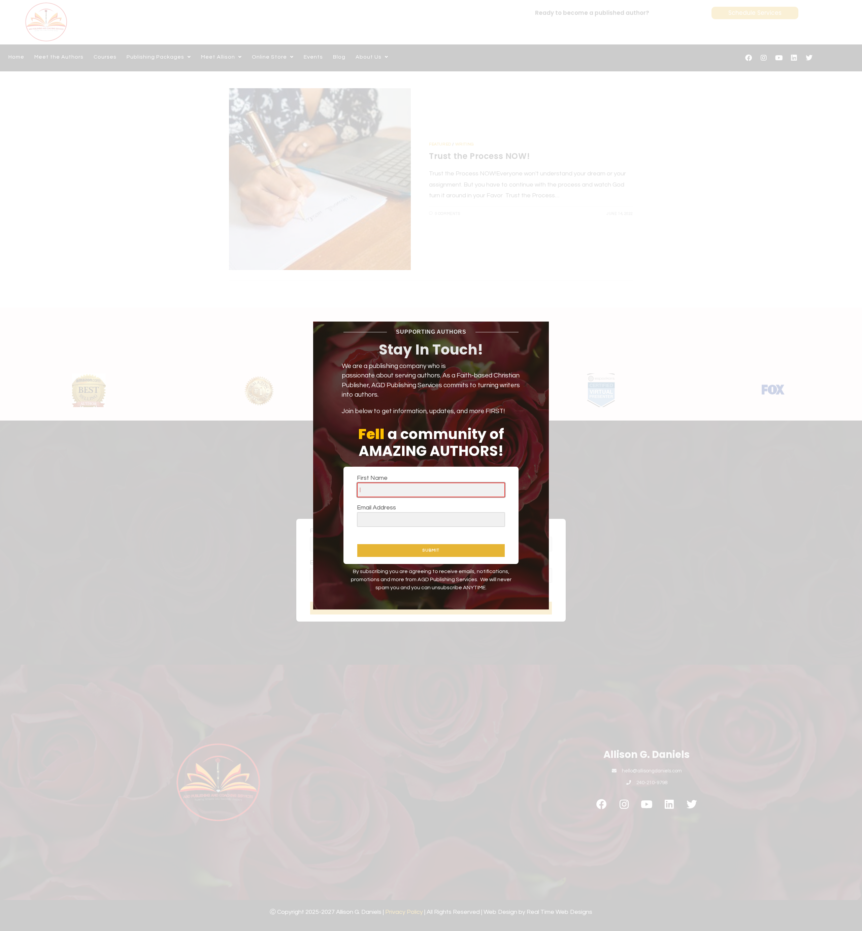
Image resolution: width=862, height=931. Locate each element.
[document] (431, 465)
